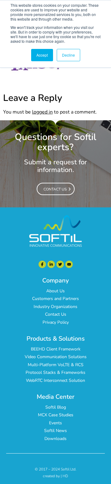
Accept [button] (42, 55)
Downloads (55, 439)
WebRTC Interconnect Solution (55, 380)
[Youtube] (69, 264)
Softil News (55, 431)
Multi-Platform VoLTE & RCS (56, 365)
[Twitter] (60, 264)
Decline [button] (68, 55)
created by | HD (55, 476)
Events (55, 423)
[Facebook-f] (42, 264)
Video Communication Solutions (56, 357)
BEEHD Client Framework (55, 349)
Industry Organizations (55, 307)
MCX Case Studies (55, 415)
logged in (42, 112)
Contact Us (55, 314)
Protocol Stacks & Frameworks (55, 372)
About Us (55, 291)
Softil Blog (55, 407)
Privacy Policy (56, 322)
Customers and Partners (55, 299)
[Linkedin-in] (51, 264)
